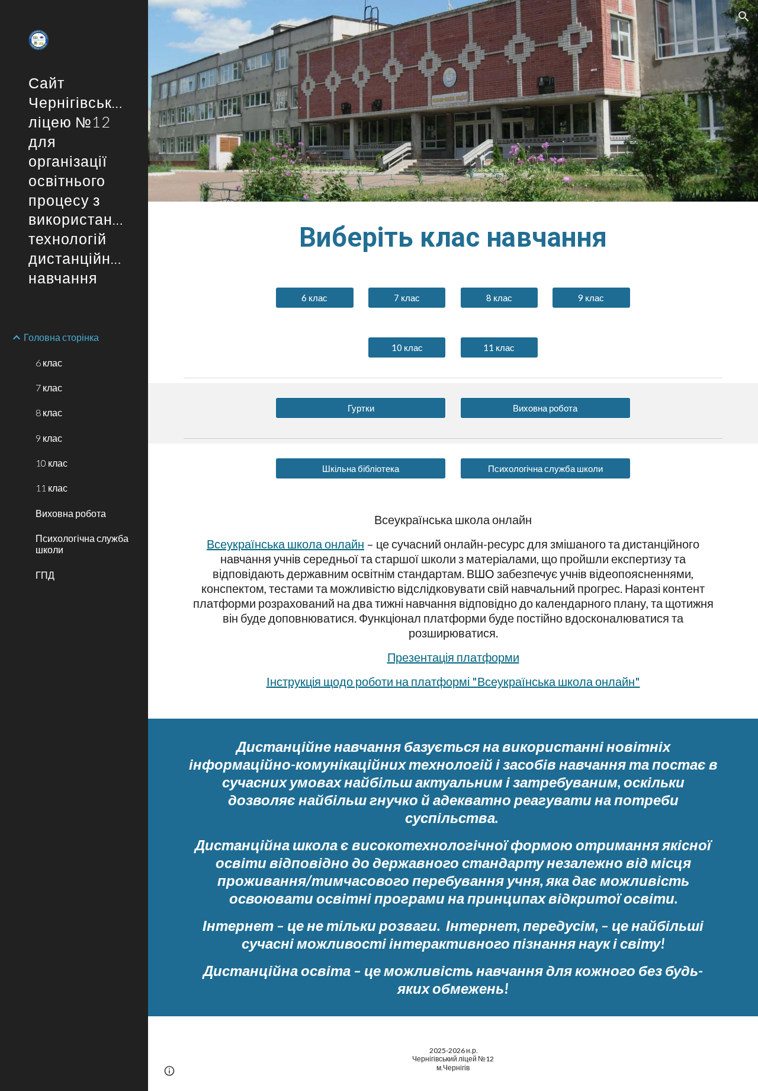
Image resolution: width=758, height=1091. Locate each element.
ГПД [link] (45, 574)
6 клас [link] (49, 362)
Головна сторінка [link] (61, 337)
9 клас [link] (49, 438)
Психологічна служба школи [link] (82, 543)
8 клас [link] (49, 412)
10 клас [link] (52, 462)
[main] (453, 237)
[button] (744, 16)
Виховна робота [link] (71, 513)
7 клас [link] (49, 387)
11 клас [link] (52, 487)
